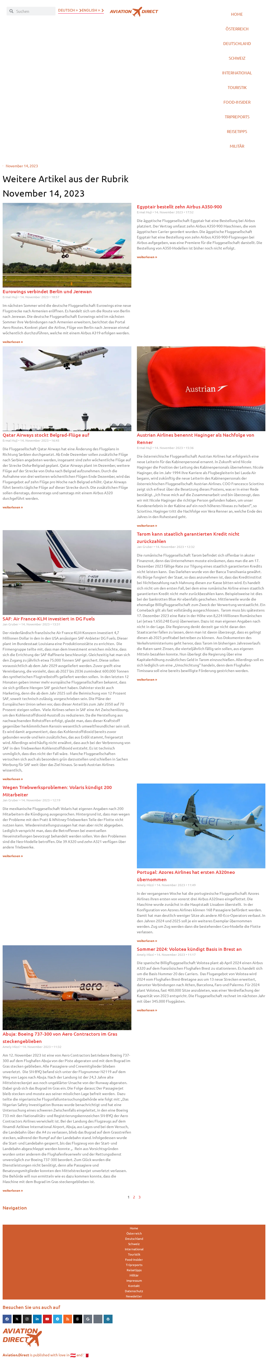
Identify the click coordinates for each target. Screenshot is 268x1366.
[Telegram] (57, 1319)
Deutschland (237, 43)
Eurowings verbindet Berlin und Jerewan (47, 291)
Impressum (134, 1280)
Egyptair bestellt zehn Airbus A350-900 (179, 206)
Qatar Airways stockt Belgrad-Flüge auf (46, 435)
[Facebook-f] (7, 1319)
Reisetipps (237, 131)
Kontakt (134, 1286)
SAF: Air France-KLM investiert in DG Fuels (49, 618)
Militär (237, 145)
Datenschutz (134, 1291)
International (237, 72)
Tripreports (237, 116)
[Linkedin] (37, 1319)
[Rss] (67, 1319)
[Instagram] (27, 1319)
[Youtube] (47, 1319)
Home (237, 14)
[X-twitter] (17, 1319)
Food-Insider (237, 101)
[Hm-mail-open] (97, 1319)
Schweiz (237, 57)
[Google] (87, 1319)
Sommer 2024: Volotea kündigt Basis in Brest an (189, 949)
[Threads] (77, 1319)
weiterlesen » (13, 341)
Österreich (237, 28)
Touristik (237, 87)
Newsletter (134, 1296)
